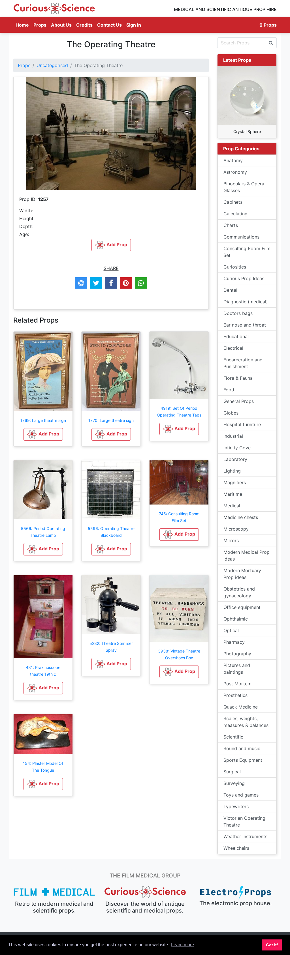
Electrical (233, 348)
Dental (230, 290)
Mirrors (231, 540)
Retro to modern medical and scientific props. (54, 907)
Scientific (233, 737)
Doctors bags (238, 313)
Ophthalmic (235, 619)
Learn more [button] (182, 944)
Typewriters (236, 806)
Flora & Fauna (238, 378)
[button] (43, 434)
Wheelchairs (236, 848)
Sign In (133, 25)
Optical (231, 630)
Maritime (232, 494)
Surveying (234, 783)
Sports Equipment (242, 760)
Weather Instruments (245, 836)
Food (228, 389)
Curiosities (234, 267)
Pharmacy (234, 642)
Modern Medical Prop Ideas (246, 555)
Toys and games (241, 795)
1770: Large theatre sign (111, 420)
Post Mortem (237, 683)
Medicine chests (240, 517)
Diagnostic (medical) (245, 301)
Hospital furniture (242, 424)
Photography (237, 653)
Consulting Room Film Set (246, 252)
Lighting (232, 471)
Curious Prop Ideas (243, 278)
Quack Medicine (240, 707)
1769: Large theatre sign (43, 420)
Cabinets (232, 202)
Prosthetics (235, 695)
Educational (236, 336)
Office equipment (242, 607)
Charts (230, 225)
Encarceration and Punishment (243, 363)
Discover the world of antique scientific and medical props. (145, 907)
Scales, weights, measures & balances (245, 722)
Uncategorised (52, 65)
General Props (238, 401)
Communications (241, 237)
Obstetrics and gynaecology (239, 592)
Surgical (232, 771)
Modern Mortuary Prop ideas (242, 574)
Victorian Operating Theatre (244, 821)
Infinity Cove (237, 447)
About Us (61, 25)
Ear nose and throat (244, 325)
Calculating (235, 213)
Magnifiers (234, 482)
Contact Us (109, 25)
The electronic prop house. (235, 903)
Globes (230, 413)
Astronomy (235, 172)
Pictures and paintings (236, 668)
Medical (231, 505)
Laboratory (235, 459)
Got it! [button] (272, 945)
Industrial (233, 436)
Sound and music (241, 748)
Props (39, 25)
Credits (84, 25)
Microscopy (236, 529)
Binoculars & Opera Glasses (243, 187)
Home (23, 25)
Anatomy (233, 160)
